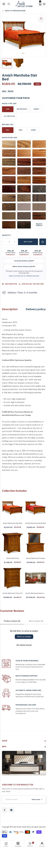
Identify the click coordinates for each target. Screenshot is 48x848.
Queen (33, 130)
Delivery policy (36, 309)
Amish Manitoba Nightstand (12, 558)
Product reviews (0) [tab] (12, 621)
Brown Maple (22, 109)
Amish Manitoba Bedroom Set (35, 593)
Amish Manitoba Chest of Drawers (12, 593)
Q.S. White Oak (9, 116)
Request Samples (39, 224)
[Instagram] (11, 810)
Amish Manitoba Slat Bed (12, 523)
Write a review (24, 636)
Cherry (36, 109)
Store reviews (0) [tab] (36, 621)
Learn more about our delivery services (24, 276)
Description (10, 309)
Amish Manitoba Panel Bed (35, 523)
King (20, 130)
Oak (7, 109)
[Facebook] (4, 810)
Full (7, 130)
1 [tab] (23, 53)
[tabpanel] (24, 35)
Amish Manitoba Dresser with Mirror (35, 558)
